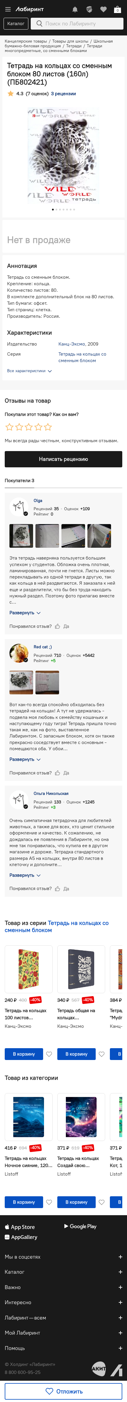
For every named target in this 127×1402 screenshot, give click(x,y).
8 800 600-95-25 (22, 1372)
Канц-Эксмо (71, 344)
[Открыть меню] (8, 9)
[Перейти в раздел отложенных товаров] (103, 9)
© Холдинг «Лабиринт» (30, 1364)
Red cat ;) (43, 646)
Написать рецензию (63, 459)
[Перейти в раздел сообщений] (75, 9)
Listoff (11, 1174)
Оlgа (38, 500)
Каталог (16, 23)
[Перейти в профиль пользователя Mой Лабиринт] (89, 9)
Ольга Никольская (51, 793)
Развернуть (21, 612)
